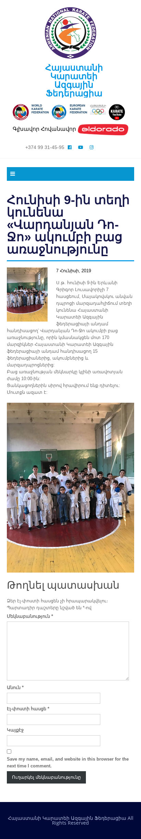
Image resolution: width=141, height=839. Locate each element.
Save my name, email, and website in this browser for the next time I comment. (68, 762)
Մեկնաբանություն (30, 616)
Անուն (15, 687)
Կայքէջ (15, 729)
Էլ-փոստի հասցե (28, 708)
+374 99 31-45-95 (44, 147)
